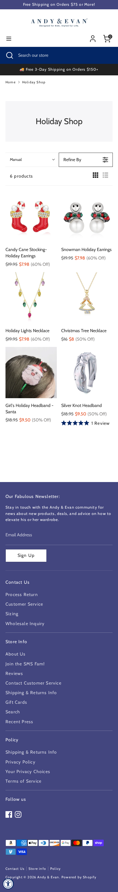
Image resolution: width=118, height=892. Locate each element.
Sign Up (26, 555)
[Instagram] (18, 814)
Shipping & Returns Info (31, 692)
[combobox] (32, 160)
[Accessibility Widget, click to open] (8, 883)
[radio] (95, 176)
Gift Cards (16, 702)
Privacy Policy (20, 762)
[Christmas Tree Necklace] (87, 297)
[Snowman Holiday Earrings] (87, 216)
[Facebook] (8, 814)
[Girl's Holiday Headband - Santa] (31, 372)
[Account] (92, 36)
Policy (55, 869)
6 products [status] (21, 176)
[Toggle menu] (8, 38)
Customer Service (24, 604)
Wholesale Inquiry (24, 623)
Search (12, 711)
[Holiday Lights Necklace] (31, 297)
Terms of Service (23, 781)
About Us (15, 654)
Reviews (14, 673)
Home (10, 82)
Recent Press (19, 721)
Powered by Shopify (79, 877)
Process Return (21, 594)
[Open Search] (9, 55)
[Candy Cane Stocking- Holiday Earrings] (31, 216)
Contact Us (14, 869)
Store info (37, 869)
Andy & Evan (48, 877)
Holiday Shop (34, 82)
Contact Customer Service (33, 683)
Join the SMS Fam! (25, 663)
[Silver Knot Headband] (87, 372)
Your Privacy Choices (27, 771)
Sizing (11, 613)
